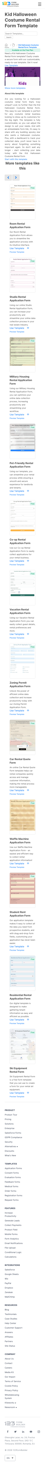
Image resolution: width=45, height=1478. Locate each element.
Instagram (39, 1432)
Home (7, 47)
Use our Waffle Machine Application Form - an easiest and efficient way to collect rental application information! (21, 853)
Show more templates (15, 88)
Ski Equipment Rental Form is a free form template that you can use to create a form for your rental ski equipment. (22, 1083)
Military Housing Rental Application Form (21, 380)
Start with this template (16, 159)
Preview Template (17, 252)
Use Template (11, 65)
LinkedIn (23, 1432)
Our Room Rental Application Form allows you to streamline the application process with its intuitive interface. (21, 238)
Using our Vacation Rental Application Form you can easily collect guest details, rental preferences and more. (22, 624)
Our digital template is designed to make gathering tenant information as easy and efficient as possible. (21, 1010)
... (12, 47)
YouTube (31, 1432)
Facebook (8, 1432)
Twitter (15, 1432)
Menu (39, 4)
